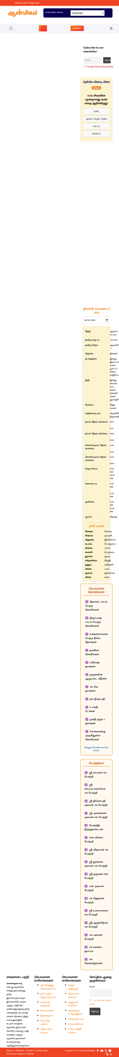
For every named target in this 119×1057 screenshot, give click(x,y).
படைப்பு (96, 126)
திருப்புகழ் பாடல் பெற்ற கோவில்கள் (93, 612)
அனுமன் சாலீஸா (73, 994)
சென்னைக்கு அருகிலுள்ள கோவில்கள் (95, 726)
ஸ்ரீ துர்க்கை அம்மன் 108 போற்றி (96, 854)
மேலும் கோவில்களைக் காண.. (96, 739)
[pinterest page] (107, 1044)
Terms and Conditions (16, 1044)
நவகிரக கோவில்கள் (92, 643)
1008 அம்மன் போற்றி (94, 879)
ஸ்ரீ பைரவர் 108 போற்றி (95, 765)
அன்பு (96, 111)
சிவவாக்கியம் (75, 1014)
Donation (77, 28)
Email (92, 977)
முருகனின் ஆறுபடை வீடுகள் (96, 667)
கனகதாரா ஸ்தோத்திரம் (75, 1003)
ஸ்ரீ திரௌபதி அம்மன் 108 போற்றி (96, 793)
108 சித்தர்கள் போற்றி (94, 891)
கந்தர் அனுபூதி (73, 977)
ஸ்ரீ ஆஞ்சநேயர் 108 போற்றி (96, 915)
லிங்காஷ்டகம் (76, 1010)
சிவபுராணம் (47, 1001)
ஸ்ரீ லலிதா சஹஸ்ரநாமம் (48, 986)
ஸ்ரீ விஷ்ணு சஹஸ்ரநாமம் (48, 977)
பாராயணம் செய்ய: (54, 12)
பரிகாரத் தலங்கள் (92, 655)
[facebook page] (97, 1041)
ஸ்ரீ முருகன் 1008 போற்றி (96, 867)
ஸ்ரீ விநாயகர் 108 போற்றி (96, 842)
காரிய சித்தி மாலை (74, 1021)
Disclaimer (20, 1041)
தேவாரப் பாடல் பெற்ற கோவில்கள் (96, 596)
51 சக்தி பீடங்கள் (91, 700)
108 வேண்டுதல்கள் (93, 952)
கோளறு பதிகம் (45, 1013)
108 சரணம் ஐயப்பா (93, 940)
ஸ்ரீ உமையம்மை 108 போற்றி (96, 903)
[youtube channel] (101, 1041)
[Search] (110, 28)
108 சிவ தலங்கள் (91, 679)
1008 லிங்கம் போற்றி (93, 830)
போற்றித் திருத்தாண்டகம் (93, 818)
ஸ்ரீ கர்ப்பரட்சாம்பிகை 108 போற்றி (94, 779)
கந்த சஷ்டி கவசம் (46, 1021)
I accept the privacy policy (99, 67)
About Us (10, 1041)
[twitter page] (105, 1041)
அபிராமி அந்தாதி (45, 994)
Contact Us (30, 1041)
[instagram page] (109, 1041)
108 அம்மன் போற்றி (93, 927)
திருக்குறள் (46, 1006)
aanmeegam (89, 1041)
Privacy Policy (42, 1041)
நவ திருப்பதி (97, 689)
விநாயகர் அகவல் (73, 986)
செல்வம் (96, 133)
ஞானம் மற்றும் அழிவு (96, 118)
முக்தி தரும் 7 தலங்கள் (95, 712)
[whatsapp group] (111, 1044)
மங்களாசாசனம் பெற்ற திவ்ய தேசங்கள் (96, 629)
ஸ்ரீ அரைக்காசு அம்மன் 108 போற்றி (96, 806)
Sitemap (30, 1044)
